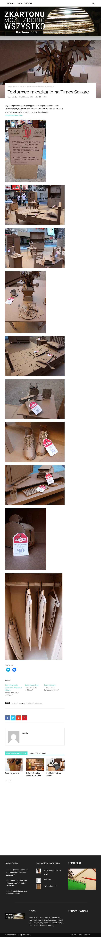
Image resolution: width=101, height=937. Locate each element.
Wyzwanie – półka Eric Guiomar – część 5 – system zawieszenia (17, 872)
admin (14, 97)
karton (14, 703)
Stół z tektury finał (31, 685)
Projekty (9, 3)
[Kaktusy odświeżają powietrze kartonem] (35, 764)
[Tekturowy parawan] (14, 764)
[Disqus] (35, 821)
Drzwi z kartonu (50, 886)
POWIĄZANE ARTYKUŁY (16, 753)
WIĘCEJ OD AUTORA (37, 753)
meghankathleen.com (13, 115)
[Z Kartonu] (50, 21)
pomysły (22, 703)
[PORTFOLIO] (82, 889)
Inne (18, 3)
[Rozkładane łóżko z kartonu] (55, 764)
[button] (93, 3)
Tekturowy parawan (12, 773)
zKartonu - (48, 879)
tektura (29, 703)
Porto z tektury (50, 685)
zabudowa (38, 703)
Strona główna (12, 86)
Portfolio (28, 3)
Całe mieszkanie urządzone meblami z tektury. (13, 687)
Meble (22, 86)
